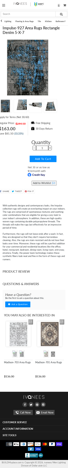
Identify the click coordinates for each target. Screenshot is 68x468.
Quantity (40, 142)
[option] (20, 106)
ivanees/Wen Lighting (55, 462)
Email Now (47, 412)
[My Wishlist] (30, 321)
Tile (39, 21)
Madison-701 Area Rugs (48, 362)
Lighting (7, 21)
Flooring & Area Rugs (24, 21)
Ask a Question (19, 304)
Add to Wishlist (42, 183)
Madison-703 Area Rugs (17, 362)
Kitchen (48, 21)
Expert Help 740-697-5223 (37, 178)
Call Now (25, 412)
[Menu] (4, 4)
